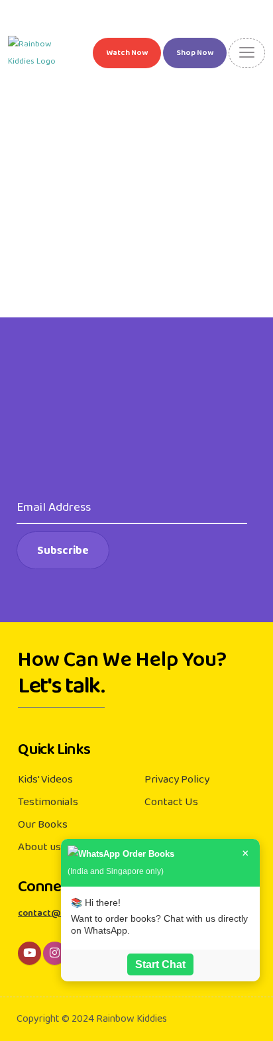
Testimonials (48, 802)
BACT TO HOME (141, 208)
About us (39, 847)
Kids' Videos (45, 779)
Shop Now (194, 53)
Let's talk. (61, 691)
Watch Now (127, 53)
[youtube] (29, 953)
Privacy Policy (176, 779)
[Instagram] (54, 953)
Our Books (43, 824)
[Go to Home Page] (41, 53)
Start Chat (160, 964)
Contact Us (171, 802)
